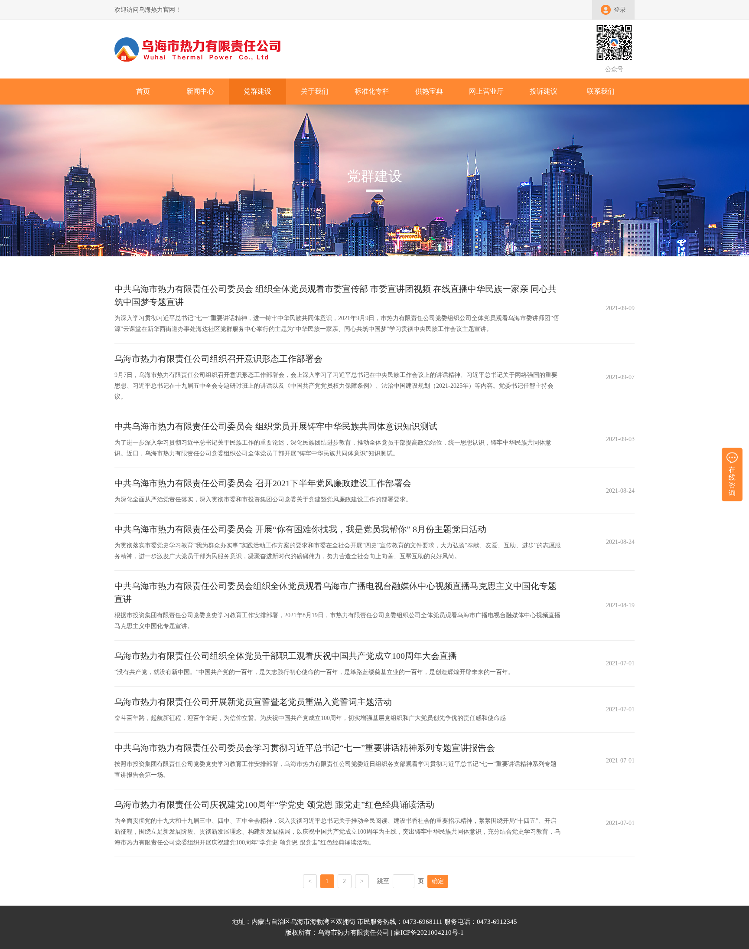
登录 (620, 10)
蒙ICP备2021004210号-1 (429, 932)
